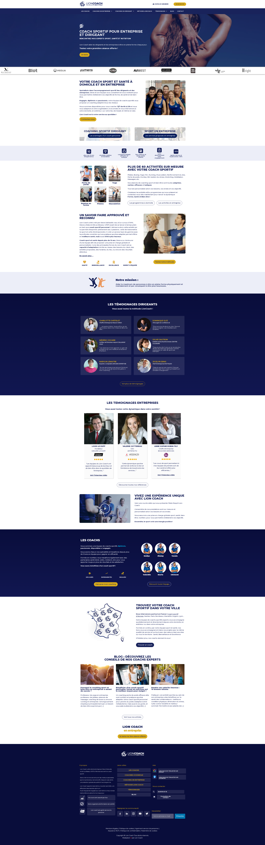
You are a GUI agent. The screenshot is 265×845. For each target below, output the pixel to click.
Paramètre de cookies (149, 831)
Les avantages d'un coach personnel (105, 136)
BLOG (172, 11)
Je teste (84, 55)
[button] (105, 508)
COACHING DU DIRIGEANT (123, 11)
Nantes (147, 616)
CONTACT (180, 11)
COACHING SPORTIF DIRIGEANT (105, 131)
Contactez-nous (88, 119)
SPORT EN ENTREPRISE (160, 131)
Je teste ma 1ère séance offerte (132, 736)
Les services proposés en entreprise (160, 136)
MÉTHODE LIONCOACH (144, 11)
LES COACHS (85, 11)
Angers (175, 616)
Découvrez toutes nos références (132, 485)
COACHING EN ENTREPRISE (101, 11)
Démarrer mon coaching (106, 584)
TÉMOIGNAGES (160, 11)
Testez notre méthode (164, 262)
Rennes (98, 771)
